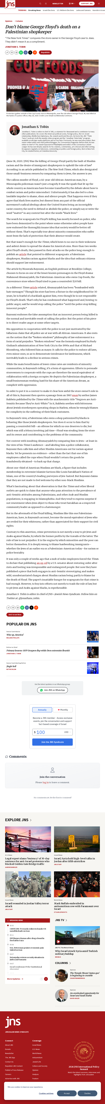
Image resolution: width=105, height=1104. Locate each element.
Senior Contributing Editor (16, 663)
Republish (45, 52)
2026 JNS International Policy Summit (84, 1067)
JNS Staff (57, 864)
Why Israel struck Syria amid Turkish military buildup (76, 952)
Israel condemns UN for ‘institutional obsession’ (26, 968)
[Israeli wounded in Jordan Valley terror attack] (28, 884)
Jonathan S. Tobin (15, 47)
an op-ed (42, 563)
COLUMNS (62, 963)
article (22, 254)
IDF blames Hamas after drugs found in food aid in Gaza (27, 939)
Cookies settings (46, 1093)
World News (58, 900)
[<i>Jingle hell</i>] (93, 668)
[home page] (10, 4)
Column (19, 21)
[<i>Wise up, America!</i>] (93, 636)
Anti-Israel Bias (15, 614)
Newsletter (57, 3)
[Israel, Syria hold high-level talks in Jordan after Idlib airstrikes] (77, 839)
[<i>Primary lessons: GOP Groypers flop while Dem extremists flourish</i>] (93, 652)
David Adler (74, 998)
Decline (88, 1093)
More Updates (13, 979)
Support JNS (87, 3)
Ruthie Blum (11, 669)
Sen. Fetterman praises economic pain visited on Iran (27, 949)
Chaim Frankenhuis (77, 978)
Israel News (58, 855)
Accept (67, 1093)
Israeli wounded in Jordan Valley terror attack (27, 905)
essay (75, 395)
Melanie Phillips (12, 638)
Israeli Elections (49, 10)
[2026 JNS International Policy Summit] (84, 1052)
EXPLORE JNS (17, 820)
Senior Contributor (13, 632)
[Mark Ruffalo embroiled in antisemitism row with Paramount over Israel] (77, 884)
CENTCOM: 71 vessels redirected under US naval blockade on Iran (28, 930)
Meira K (58, 957)
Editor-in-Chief (11, 647)
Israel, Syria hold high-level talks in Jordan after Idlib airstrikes (74, 860)
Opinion (8, 21)
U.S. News (8, 855)
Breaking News (16, 920)
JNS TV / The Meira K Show (64, 948)
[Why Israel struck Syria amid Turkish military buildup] (77, 935)
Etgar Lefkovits (60, 912)
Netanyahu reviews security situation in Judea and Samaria (27, 958)
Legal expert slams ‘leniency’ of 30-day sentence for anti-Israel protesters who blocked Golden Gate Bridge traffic (27, 861)
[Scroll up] (42, 979)
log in (46, 782)
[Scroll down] (46, 979)
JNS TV (60, 920)
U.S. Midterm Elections (65, 10)
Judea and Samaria (83, 10)
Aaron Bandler (11, 867)
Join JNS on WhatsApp (54, 690)
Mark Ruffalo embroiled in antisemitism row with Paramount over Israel (76, 906)
